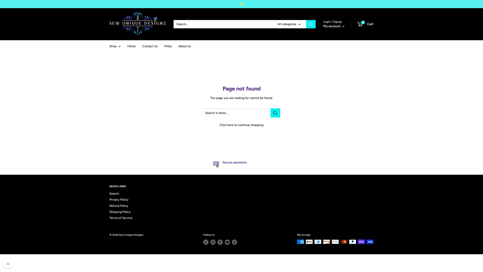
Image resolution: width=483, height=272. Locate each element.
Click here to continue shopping (241, 125)
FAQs (168, 46)
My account (332, 26)
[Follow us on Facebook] (205, 242)
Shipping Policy (120, 212)
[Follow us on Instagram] (213, 242)
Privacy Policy (118, 199)
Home (131, 46)
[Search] (311, 24)
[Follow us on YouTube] (227, 242)
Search (114, 193)
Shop (113, 46)
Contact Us (150, 46)
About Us (184, 46)
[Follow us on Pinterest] (220, 242)
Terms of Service (120, 218)
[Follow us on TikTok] (234, 242)
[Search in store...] (275, 112)
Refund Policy (118, 206)
